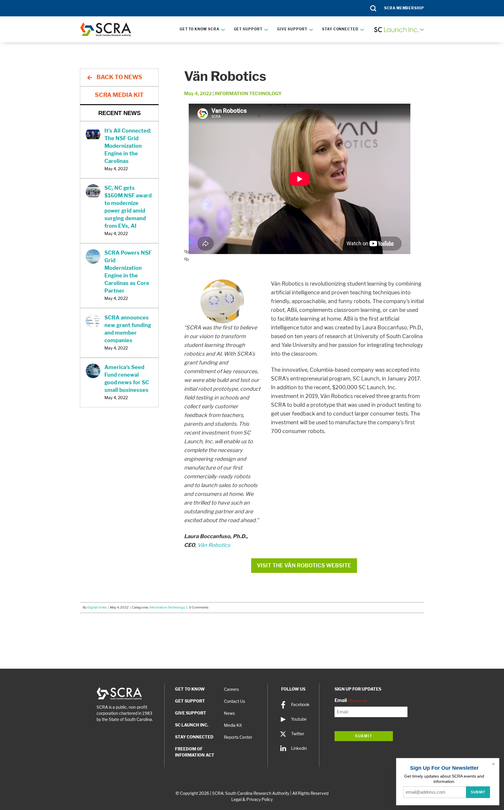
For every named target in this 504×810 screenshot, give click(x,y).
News (229, 713)
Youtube (299, 719)
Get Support (248, 29)
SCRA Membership (404, 8)
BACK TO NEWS (119, 77)
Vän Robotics (213, 545)
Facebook (300, 705)
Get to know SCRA (199, 29)
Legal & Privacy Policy (252, 799)
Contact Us (234, 701)
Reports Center (238, 737)
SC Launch (398, 29)
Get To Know (190, 689)
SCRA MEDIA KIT (119, 95)
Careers (231, 689)
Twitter (297, 734)
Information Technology (248, 93)
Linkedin (299, 748)
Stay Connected (340, 29)
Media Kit (233, 725)
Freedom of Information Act (194, 752)
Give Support (292, 29)
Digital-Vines (97, 607)
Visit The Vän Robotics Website (304, 565)
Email (351, 700)
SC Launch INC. (192, 725)
